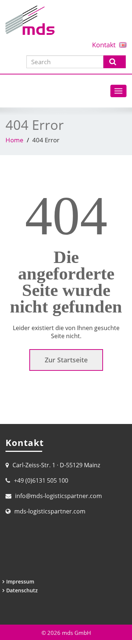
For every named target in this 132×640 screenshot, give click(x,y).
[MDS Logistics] (66, 20)
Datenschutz (22, 590)
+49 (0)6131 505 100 (41, 480)
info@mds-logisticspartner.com (58, 496)
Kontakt (103, 44)
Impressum (20, 581)
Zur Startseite (66, 359)
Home (14, 140)
